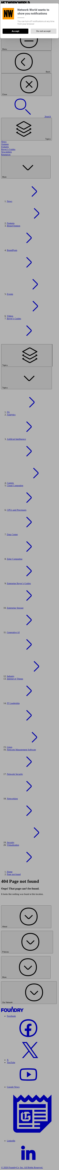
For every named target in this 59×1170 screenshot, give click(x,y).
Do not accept (43, 31)
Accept (15, 31)
